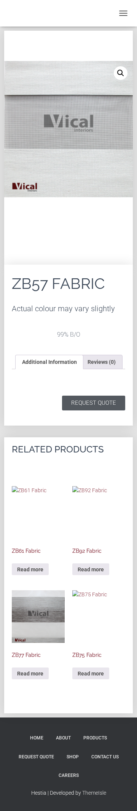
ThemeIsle (94, 793)
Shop (73, 757)
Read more (30, 569)
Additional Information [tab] (49, 362)
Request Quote (36, 757)
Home (36, 738)
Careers (69, 775)
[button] (120, 73)
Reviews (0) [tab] (102, 362)
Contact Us (105, 757)
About (63, 738)
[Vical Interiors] (26, 13)
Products (95, 738)
